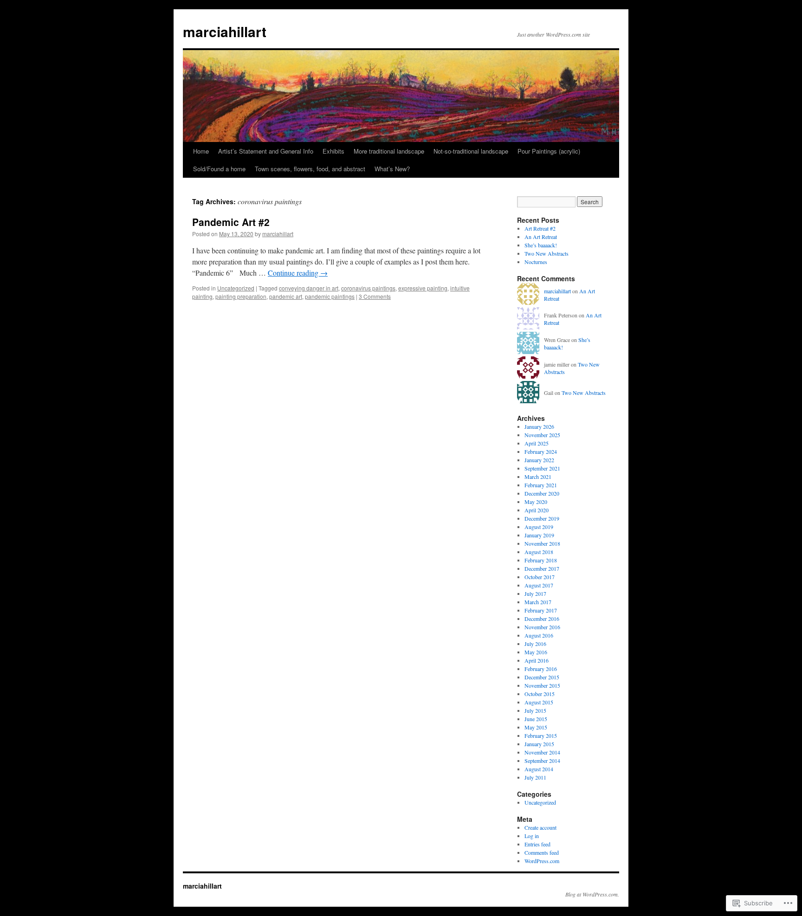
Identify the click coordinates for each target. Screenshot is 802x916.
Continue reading (298, 272)
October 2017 (539, 577)
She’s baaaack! (540, 245)
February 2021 (540, 485)
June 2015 (535, 718)
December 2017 (541, 568)
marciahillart (224, 31)
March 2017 (537, 602)
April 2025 (536, 443)
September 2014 (542, 760)
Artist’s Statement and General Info (265, 151)
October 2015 (539, 693)
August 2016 (538, 635)
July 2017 (535, 593)
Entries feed (537, 844)
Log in (531, 835)
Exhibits (333, 151)
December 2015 (541, 677)
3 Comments (375, 296)
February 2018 (540, 560)
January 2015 (539, 744)
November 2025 (542, 435)
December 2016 (541, 618)
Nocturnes (535, 261)
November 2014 (542, 752)
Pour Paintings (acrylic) (548, 151)
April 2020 (536, 510)
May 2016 (535, 652)
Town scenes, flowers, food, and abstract (310, 168)
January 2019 (539, 535)
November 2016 (542, 627)
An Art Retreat (540, 236)
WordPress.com (541, 860)
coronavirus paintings (368, 288)
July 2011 (535, 777)
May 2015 (535, 727)
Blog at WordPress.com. (592, 894)
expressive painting (422, 288)
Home (201, 151)
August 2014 (538, 769)
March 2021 (537, 476)
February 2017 (540, 610)
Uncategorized (235, 288)
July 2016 (535, 643)
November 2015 (542, 685)
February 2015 (540, 735)
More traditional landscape (389, 151)
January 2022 (539, 460)
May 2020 (535, 501)
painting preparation (240, 296)
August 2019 (538, 526)
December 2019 (541, 518)
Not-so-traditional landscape (470, 151)
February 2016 (540, 668)
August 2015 (538, 702)
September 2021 (542, 468)
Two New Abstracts (546, 253)
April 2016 (536, 660)
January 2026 (539, 426)
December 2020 (541, 493)
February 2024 (540, 451)
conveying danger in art (308, 288)
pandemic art (285, 296)
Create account (540, 827)
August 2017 (538, 585)
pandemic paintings (330, 296)
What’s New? (392, 168)
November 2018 (542, 543)
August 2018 (538, 551)
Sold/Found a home (219, 168)
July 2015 (535, 710)
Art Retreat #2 (540, 228)
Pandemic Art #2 (231, 222)
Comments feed (541, 852)
